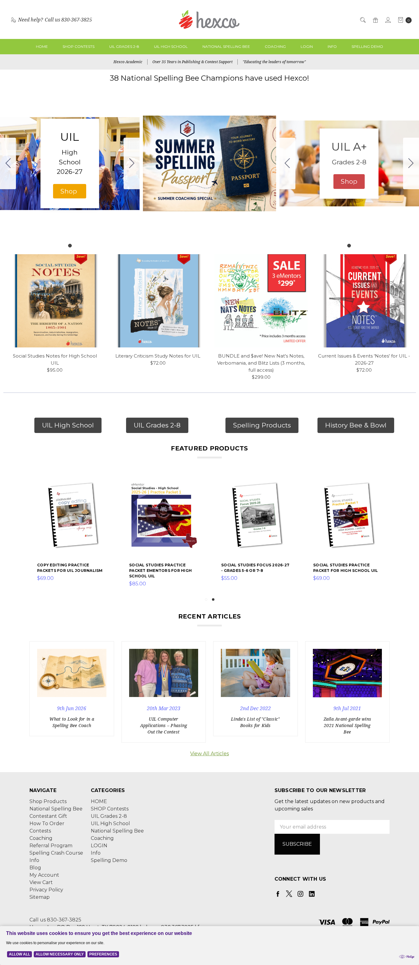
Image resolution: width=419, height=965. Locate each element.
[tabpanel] (72, 534)
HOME (42, 46)
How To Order (46, 823)
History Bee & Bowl (355, 425)
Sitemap (39, 897)
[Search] (362, 19)
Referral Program (50, 845)
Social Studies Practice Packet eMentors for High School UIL (160, 570)
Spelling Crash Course (56, 853)
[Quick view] (103, 484)
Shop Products (48, 801)
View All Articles (209, 753)
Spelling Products (262, 425)
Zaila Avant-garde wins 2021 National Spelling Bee (347, 725)
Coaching (275, 46)
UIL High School (171, 46)
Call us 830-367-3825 (55, 920)
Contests (40, 831)
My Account (44, 875)
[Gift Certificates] (375, 19)
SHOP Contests (78, 46)
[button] (69, 191)
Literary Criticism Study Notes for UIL (157, 356)
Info (332, 46)
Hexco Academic (127, 61)
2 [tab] (213, 599)
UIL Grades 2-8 (124, 46)
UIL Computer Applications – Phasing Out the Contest (163, 725)
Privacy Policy (46, 890)
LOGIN (307, 46)
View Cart (41, 882)
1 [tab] (206, 599)
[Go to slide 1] (8, 163)
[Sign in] (387, 19)
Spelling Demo (367, 46)
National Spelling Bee (226, 46)
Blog (35, 868)
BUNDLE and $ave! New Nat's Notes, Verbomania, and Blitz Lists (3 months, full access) (261, 363)
